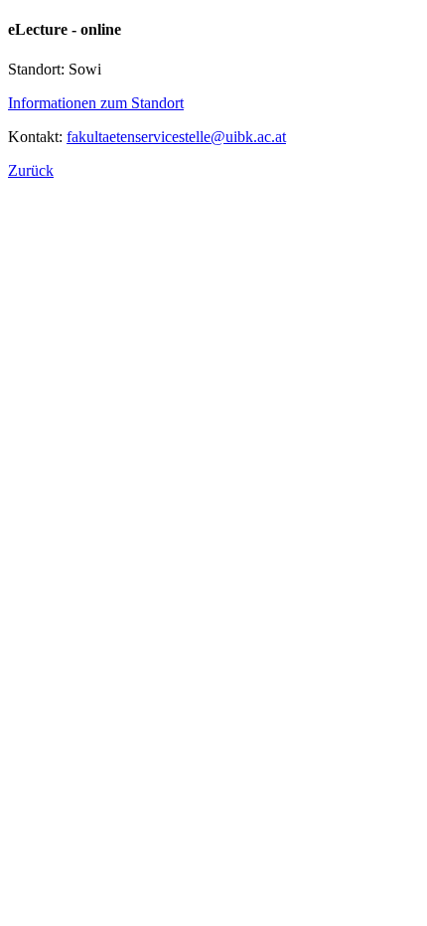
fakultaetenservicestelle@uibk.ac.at (176, 136)
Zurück (31, 170)
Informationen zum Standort (96, 102)
